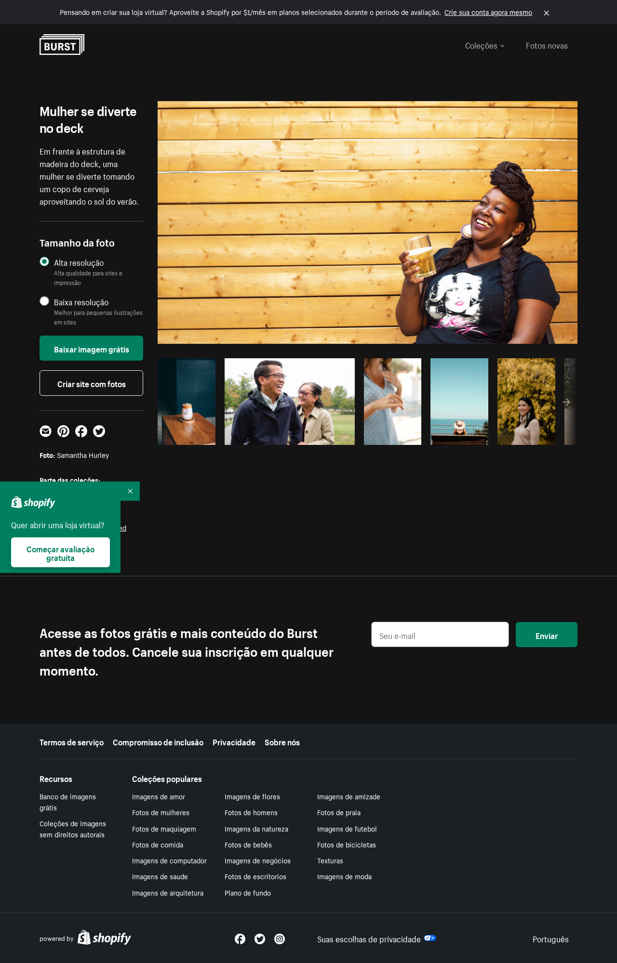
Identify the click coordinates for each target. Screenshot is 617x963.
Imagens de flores (252, 796)
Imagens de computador (169, 860)
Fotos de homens (251, 812)
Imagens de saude (160, 876)
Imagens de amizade (348, 796)
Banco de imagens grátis (68, 801)
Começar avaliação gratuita (60, 552)
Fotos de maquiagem (164, 828)
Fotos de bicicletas (346, 844)
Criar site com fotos (91, 383)
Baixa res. (192, 435)
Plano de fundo (248, 892)
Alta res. (288, 435)
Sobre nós (282, 741)
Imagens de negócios (258, 860)
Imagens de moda (344, 876)
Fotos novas (547, 44)
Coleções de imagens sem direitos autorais (73, 828)
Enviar (547, 634)
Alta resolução (79, 262)
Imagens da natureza (256, 828)
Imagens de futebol (347, 828)
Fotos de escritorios (255, 876)
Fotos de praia (339, 812)
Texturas (330, 860)
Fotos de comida (157, 844)
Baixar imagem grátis (91, 348)
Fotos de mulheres (160, 812)
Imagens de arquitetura (167, 892)
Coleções (481, 44)
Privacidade (234, 741)
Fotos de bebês (248, 844)
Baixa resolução (81, 301)
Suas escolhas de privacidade (369, 938)
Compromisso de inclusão (158, 741)
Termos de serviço (72, 741)
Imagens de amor (158, 796)
